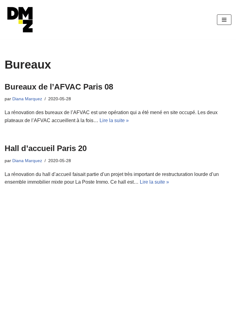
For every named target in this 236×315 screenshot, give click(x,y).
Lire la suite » (114, 120)
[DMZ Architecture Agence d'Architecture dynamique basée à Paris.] (20, 19)
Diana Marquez (27, 98)
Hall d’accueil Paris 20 (46, 148)
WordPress (61, 308)
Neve (10, 308)
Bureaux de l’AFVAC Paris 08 (59, 86)
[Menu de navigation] (224, 19)
